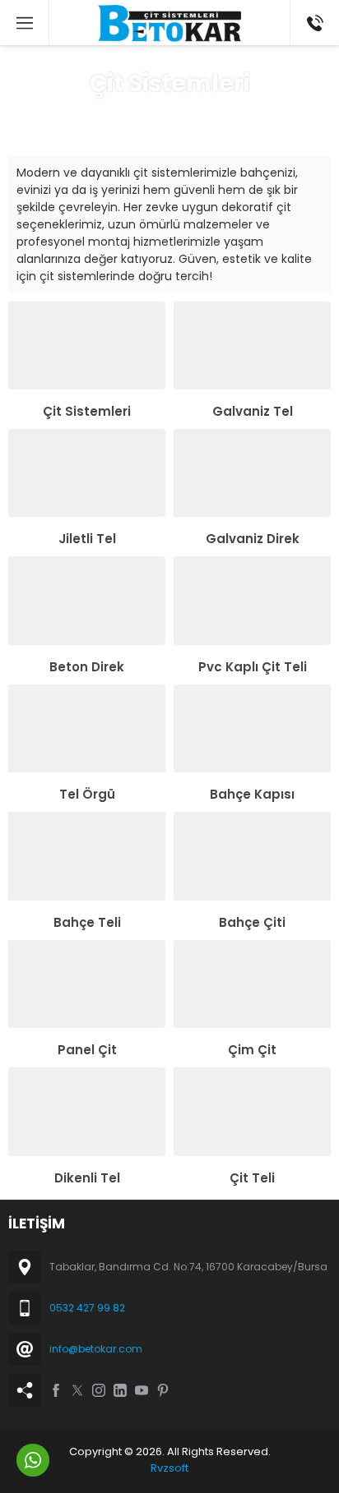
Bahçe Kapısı (252, 794)
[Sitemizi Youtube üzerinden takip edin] (141, 1390)
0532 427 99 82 (87, 1308)
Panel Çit (87, 1049)
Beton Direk (86, 666)
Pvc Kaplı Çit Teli (252, 666)
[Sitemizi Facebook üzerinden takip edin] (56, 1390)
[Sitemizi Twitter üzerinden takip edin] (77, 1390)
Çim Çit (252, 1049)
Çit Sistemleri (87, 411)
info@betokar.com (95, 1349)
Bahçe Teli (87, 922)
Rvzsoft (169, 1468)
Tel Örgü (87, 794)
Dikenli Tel (87, 1178)
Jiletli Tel (87, 538)
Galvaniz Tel (252, 411)
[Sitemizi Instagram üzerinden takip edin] (98, 1390)
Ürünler (159, 114)
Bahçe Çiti (252, 922)
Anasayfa (100, 114)
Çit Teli (252, 1178)
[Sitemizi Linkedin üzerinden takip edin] (120, 1390)
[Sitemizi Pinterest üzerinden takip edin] (163, 1390)
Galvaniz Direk (253, 538)
